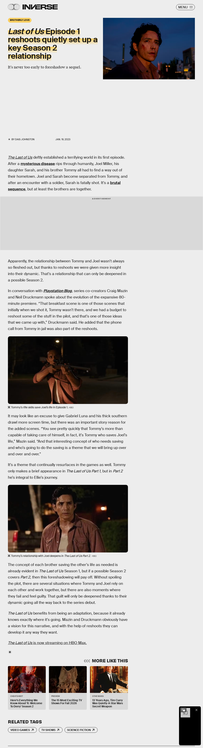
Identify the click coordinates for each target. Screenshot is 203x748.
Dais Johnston (24, 139)
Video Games (20, 730)
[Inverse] (40, 7)
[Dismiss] (196, 710)
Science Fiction (79, 730)
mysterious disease (38, 163)
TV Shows (48, 730)
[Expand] (183, 710)
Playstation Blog (57, 290)
